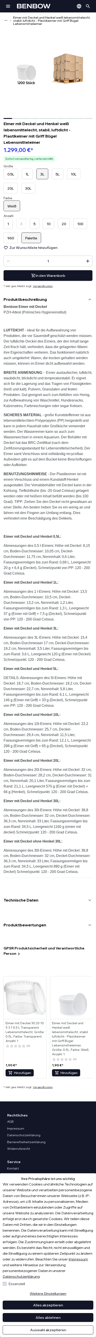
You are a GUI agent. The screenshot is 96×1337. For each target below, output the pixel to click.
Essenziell (16, 1284)
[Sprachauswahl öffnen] (79, 6)
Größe (8, 166)
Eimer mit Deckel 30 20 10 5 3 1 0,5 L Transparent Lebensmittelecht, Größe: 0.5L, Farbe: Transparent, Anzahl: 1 (25, 1032)
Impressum (78, 1259)
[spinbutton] (48, 261)
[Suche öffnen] (87, 6)
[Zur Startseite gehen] (40, 6)
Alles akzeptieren (48, 1305)
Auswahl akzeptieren (48, 1330)
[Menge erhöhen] (87, 261)
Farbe (8, 198)
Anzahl (8, 216)
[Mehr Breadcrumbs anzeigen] (6, 20)
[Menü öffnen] (8, 6)
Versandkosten (43, 286)
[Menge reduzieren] (8, 261)
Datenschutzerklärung (21, 1276)
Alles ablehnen (48, 1317)
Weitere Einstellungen (48, 1293)
